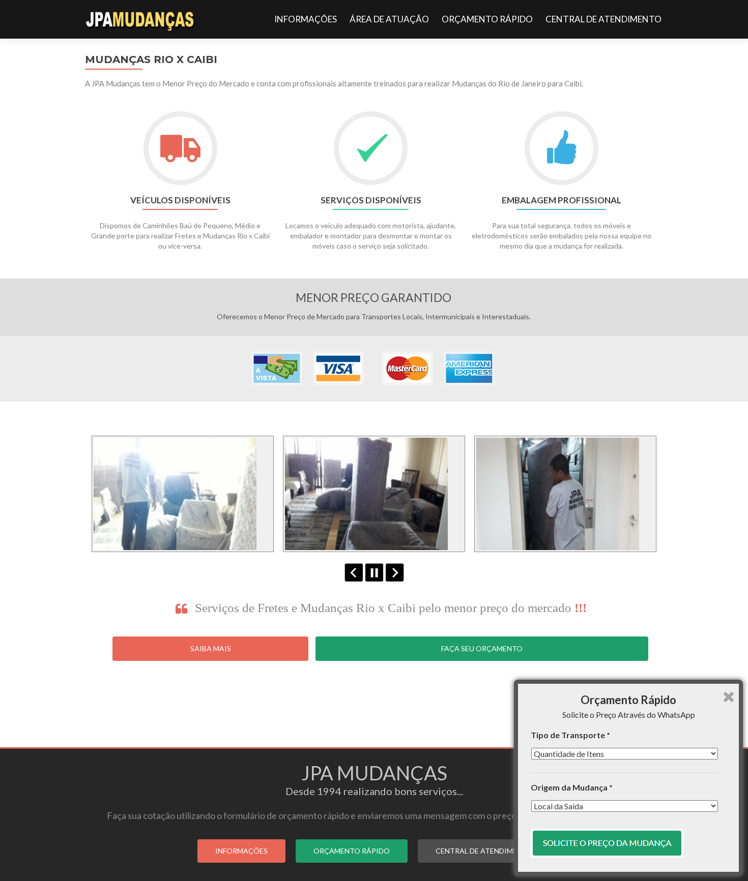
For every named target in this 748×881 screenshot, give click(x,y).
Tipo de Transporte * (570, 735)
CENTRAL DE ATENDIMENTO (603, 19)
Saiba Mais (210, 648)
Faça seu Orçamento (482, 648)
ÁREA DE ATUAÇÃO (389, 19)
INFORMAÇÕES (305, 19)
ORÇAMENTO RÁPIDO (487, 19)
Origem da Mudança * (572, 787)
